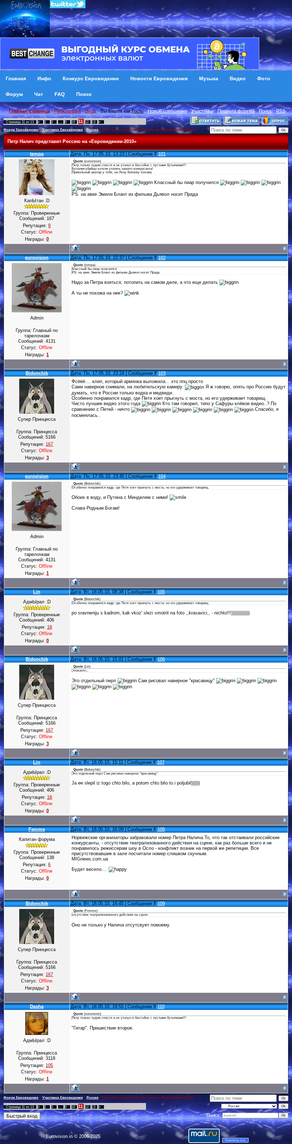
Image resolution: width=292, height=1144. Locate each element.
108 (161, 829)
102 (162, 257)
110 (161, 1006)
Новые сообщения (167, 111)
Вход (90, 111)
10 (73, 122)
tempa (36, 154)
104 (162, 476)
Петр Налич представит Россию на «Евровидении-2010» (148, 130)
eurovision (36, 257)
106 (161, 659)
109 (161, 903)
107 (161, 762)
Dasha (36, 1006)
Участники (202, 111)
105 (161, 591)
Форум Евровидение (21, 130)
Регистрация (67, 111)
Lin (36, 591)
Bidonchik (37, 373)
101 (162, 154)
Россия (92, 130)
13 (93, 122)
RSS (281, 111)
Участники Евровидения (62, 130)
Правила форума (236, 111)
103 (162, 373)
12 (87, 122)
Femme (36, 829)
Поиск (265, 111)
